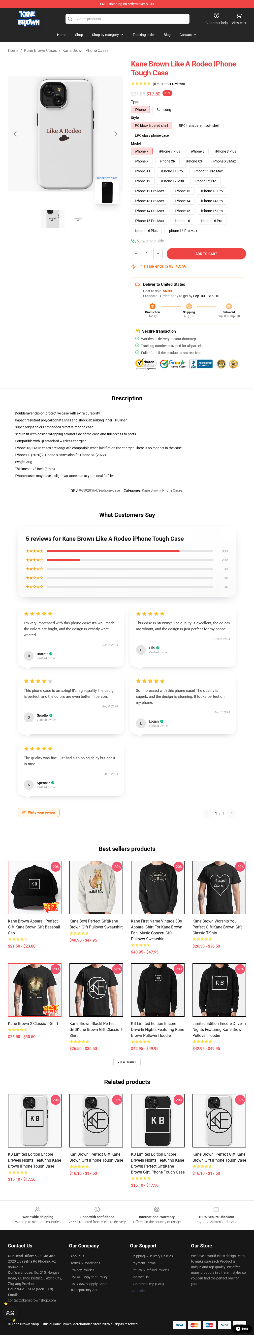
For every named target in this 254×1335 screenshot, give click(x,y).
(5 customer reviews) (169, 84)
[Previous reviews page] (207, 813)
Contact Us (140, 1277)
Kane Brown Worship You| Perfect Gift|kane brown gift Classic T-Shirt (217, 927)
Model (136, 143)
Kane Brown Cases (40, 50)
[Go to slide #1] (52, 219)
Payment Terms (143, 1263)
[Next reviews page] (231, 813)
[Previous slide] (15, 134)
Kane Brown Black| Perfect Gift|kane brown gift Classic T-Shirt (96, 1029)
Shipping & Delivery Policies (152, 1256)
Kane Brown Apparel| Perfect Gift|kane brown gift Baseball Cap (34, 927)
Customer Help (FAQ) (147, 1284)
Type (135, 102)
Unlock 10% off (10, 1313)
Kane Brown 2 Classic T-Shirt (33, 1023)
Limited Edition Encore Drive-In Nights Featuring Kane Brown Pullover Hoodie (219, 1029)
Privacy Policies (82, 1270)
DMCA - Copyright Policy (89, 1277)
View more (127, 1062)
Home (13, 50)
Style (135, 118)
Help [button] (245, 1329)
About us (77, 1256)
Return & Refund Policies (150, 1270)
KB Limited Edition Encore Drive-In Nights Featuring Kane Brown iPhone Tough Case (34, 1160)
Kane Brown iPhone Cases (85, 50)
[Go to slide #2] (78, 219)
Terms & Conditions (85, 1263)
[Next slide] (115, 134)
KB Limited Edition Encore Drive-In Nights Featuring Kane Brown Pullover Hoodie (157, 1029)
